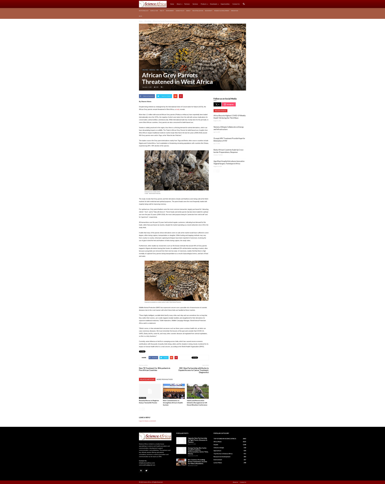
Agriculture (154, 10)
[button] (243, 4)
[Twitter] (146, 471)
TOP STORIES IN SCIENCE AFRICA (168, 70)
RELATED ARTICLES (147, 379)
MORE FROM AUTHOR (165, 379)
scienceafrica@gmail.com (147, 465)
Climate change (219, 447)
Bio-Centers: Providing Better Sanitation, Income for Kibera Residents (197, 461)
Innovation (234, 10)
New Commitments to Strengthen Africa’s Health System (173, 402)
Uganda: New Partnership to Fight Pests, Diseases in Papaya (197, 440)
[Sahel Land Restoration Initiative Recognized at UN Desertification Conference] (198, 391)
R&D (158, 70)
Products (204, 4)
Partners (187, 4)
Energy (188, 10)
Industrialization (197, 10)
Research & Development (221, 10)
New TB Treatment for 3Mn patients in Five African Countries (154, 369)
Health (162, 10)
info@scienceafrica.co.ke (147, 463)
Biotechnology (143, 10)
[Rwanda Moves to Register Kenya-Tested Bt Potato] (150, 391)
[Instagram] (141, 471)
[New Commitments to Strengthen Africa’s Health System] (174, 391)
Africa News (145, 70)
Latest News (218, 462)
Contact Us (236, 4)
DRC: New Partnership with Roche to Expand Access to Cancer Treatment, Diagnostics (194, 370)
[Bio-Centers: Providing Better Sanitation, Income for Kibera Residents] (181, 462)
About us (235, 482)
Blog (140, 16)
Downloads (213, 4)
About (179, 4)
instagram (230, 104)
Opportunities (225, 4)
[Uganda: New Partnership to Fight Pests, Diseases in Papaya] (181, 440)
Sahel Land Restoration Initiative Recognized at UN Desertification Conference (197, 402)
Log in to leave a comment (147, 421)
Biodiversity (208, 10)
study (178, 109)
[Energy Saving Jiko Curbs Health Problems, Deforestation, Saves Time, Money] (181, 450)
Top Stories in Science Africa (223, 453)
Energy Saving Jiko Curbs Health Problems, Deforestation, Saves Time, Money (198, 451)
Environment (170, 10)
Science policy (180, 10)
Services (195, 4)
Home (172, 4)
